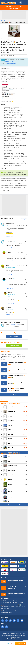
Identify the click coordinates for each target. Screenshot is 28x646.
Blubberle (11, 278)
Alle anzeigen (14, 394)
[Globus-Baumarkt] (13, 562)
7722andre (11, 420)
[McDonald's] (13, 566)
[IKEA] (22, 562)
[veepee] (5, 573)
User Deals (6, 21)
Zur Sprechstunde (14, 345)
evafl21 (11, 253)
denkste (10, 438)
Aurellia (10, 491)
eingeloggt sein (15, 324)
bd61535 (10, 443)
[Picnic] (5, 569)
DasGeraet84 (11, 411)
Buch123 (10, 479)
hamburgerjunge (12, 465)
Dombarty (10, 434)
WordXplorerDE (12, 407)
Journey (10, 497)
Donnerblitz (10, 241)
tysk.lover (10, 55)
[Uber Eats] (22, 569)
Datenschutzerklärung (20, 635)
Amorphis (9, 308)
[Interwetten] (5, 566)
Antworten (8, 236)
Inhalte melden (20, 633)
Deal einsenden (14, 336)
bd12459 (10, 416)
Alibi (9, 461)
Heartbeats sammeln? (14, 452)
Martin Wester (12, 475)
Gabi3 (9, 429)
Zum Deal (20, 643)
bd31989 (10, 425)
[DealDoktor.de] (8, 2)
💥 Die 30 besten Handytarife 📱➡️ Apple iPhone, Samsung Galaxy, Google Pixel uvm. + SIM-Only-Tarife (13, 606)
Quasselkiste (11, 501)
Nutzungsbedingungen (8, 635)
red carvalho (11, 470)
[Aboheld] (5, 562)
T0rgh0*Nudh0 (10, 224)
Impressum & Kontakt (9, 633)
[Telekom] (13, 569)
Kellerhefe (10, 448)
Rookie (10, 484)
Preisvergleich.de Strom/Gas (15, 580)
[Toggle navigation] (25, 2)
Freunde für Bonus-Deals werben (16, 593)
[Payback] (22, 566)
